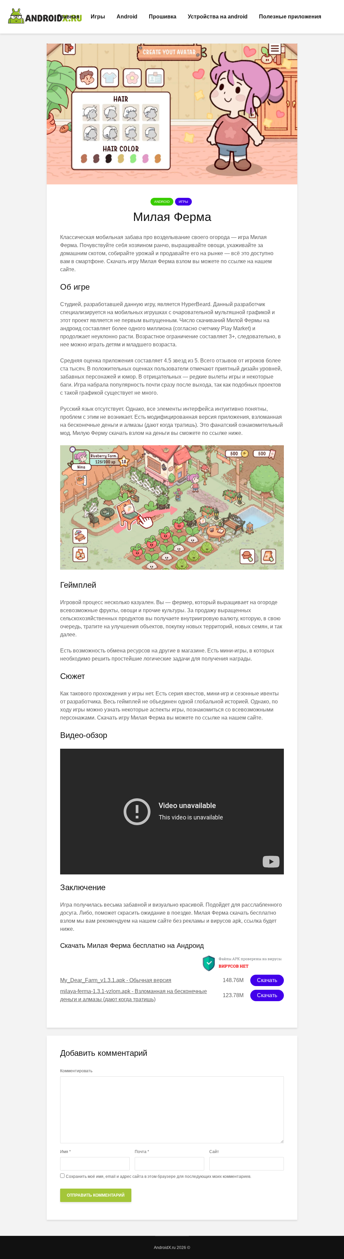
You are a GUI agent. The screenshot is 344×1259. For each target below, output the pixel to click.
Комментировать (76, 1071)
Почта (142, 1152)
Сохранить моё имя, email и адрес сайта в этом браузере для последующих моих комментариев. (158, 1177)
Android (127, 16)
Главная (68, 16)
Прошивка (162, 16)
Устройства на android (218, 16)
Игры (98, 16)
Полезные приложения (290, 16)
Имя (65, 1152)
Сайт (214, 1152)
